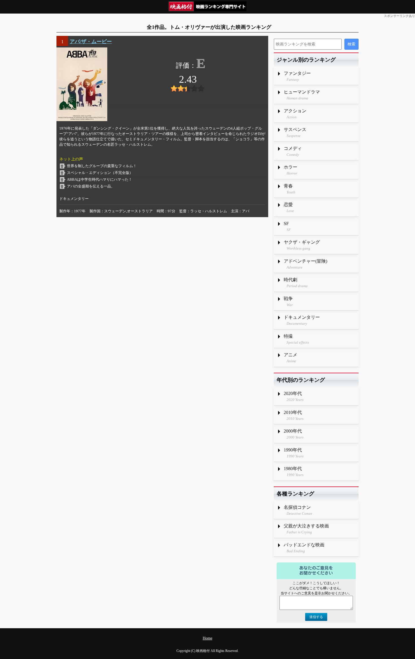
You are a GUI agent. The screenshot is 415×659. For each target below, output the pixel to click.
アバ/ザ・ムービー (91, 41)
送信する (316, 617)
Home (207, 638)
